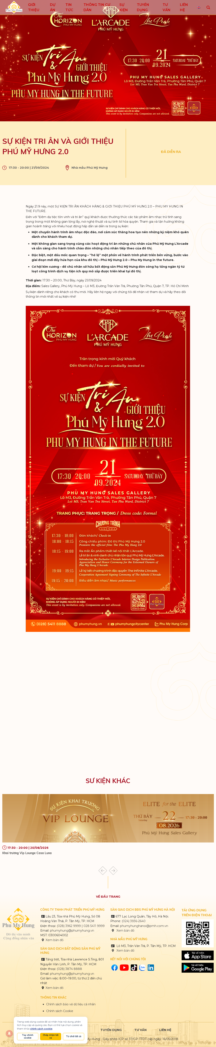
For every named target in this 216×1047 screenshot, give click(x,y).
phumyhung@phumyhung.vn (72, 930)
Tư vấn (140, 1030)
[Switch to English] (198, 7)
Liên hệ (165, 1030)
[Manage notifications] (9, 1033)
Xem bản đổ (125, 950)
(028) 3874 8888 (70, 969)
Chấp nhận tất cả (50, 1036)
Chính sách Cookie (59, 1011)
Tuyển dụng (111, 1030)
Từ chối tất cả (73, 1036)
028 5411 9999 (94, 926)
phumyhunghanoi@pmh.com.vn (144, 926)
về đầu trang (108, 897)
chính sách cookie (41, 1028)
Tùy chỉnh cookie (27, 1036)
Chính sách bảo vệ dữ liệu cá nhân (71, 1004)
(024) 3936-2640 (134, 921)
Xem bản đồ (54, 940)
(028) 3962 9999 (69, 926)
